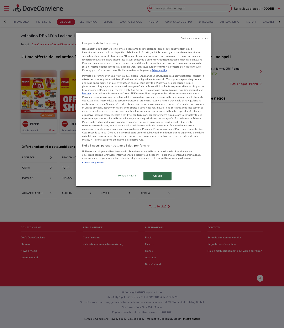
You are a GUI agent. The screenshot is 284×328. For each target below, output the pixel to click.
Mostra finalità (127, 175)
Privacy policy (159, 70)
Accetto (157, 176)
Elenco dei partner (93, 162)
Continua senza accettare (194, 38)
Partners (86, 93)
